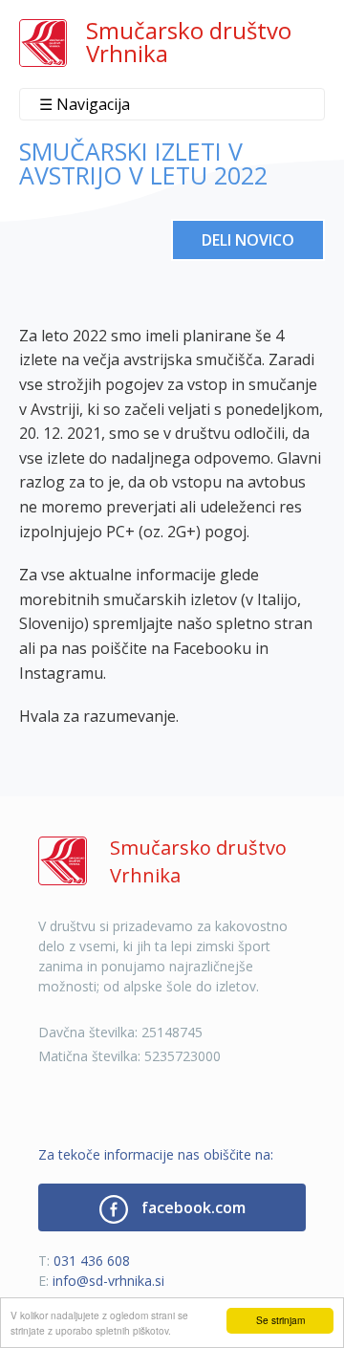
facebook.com (192, 1207)
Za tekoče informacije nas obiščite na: (155, 1154)
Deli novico (248, 239)
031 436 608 (92, 1260)
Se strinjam (280, 1320)
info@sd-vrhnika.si (108, 1281)
